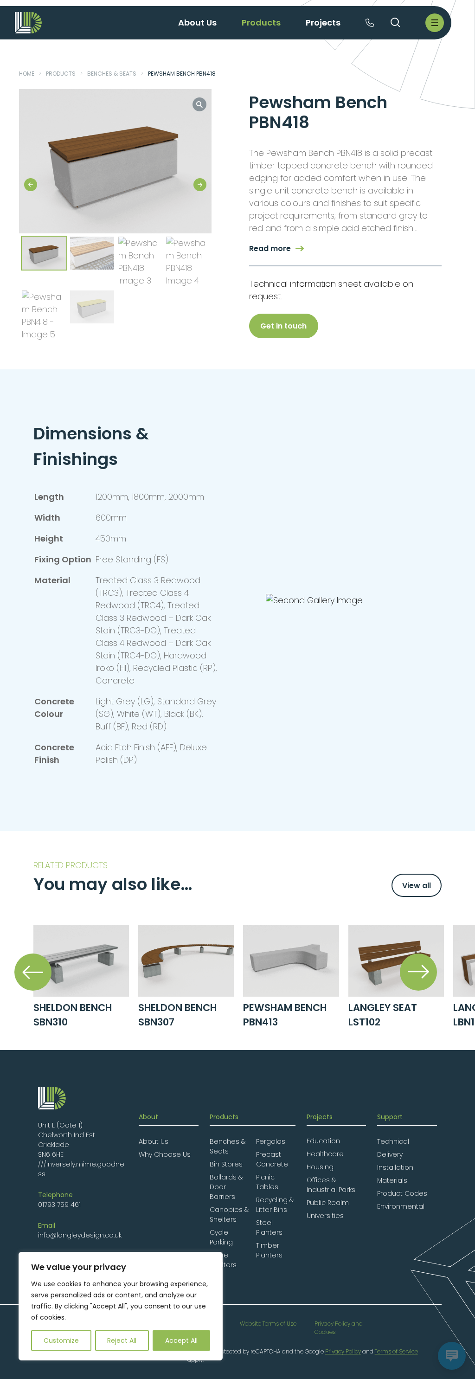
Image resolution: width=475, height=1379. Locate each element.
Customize (61, 1340)
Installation (395, 1167)
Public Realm (328, 1202)
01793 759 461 (59, 1204)
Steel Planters (269, 1227)
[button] (199, 104)
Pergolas (270, 1141)
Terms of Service (396, 1351)
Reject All (121, 1340)
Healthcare (325, 1154)
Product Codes (402, 1193)
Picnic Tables (267, 1182)
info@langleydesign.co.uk (80, 1235)
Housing (320, 1167)
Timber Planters (269, 1250)
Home (26, 73)
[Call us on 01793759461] (370, 24)
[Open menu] (434, 22)
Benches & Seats (111, 73)
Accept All (181, 1340)
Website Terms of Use (268, 1323)
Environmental (400, 1206)
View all (416, 885)
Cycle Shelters (223, 1259)
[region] (121, 1306)
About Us (153, 1141)
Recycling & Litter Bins (275, 1204)
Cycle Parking (221, 1237)
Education (323, 1141)
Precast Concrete (272, 1159)
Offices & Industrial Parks (331, 1184)
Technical (393, 1141)
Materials (392, 1180)
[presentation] (32, 972)
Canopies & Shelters (229, 1214)
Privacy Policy (343, 1351)
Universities (325, 1215)
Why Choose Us (165, 1154)
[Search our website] (395, 22)
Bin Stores (226, 1164)
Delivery (390, 1154)
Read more (270, 248)
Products (61, 73)
